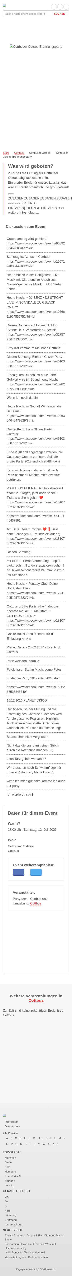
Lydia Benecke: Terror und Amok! (25, 1252)
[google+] (66, 7)
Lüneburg (11, 1215)
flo (6, 1201)
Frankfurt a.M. (13, 1176)
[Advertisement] (36, 105)
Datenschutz (12, 1126)
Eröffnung (11, 1219)
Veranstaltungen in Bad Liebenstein (26, 1257)
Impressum (11, 1121)
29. (7, 1196)
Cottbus (35, 903)
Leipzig (9, 1185)
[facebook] (54, 7)
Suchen (59, 13)
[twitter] (60, 7)
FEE (7, 1210)
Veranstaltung (13, 1224)
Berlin (8, 1162)
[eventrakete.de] (4, 5)
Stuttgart (10, 1180)
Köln (7, 1166)
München (10, 1157)
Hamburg (10, 1171)
